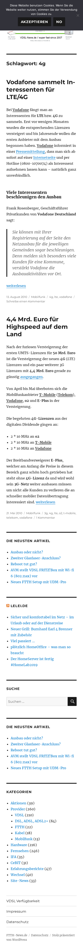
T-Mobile (47, 394)
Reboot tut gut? (24, 564)
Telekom (65, 394)
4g (51, 297)
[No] (78, 15)
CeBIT (16, 863)
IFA (13, 857)
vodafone (65, 297)
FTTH (19, 827)
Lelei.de (19, 606)
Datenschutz (17, 922)
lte (56, 297)
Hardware (19, 845)
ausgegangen (31, 377)
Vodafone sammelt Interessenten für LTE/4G (40, 89)
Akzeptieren (34, 22)
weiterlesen (16, 286)
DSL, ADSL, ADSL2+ (31, 821)
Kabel (19, 833)
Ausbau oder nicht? (27, 552)
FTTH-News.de (16, 935)
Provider (18, 809)
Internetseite (44, 157)
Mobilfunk (38, 297)
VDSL (19, 815)
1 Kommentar (45, 517)
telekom (12, 517)
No (59, 22)
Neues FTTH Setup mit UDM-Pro (38, 582)
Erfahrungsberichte (27, 869)
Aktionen (18, 803)
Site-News (20, 881)
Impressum (16, 911)
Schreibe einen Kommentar (25, 301)
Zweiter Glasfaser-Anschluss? (36, 558)
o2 (60, 513)
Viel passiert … (23, 641)
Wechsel (18, 875)
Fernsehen (20, 851)
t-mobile (69, 513)
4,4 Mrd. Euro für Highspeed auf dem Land (37, 327)
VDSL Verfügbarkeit (23, 901)
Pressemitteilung (30, 151)
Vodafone (21, 110)
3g (46, 513)
